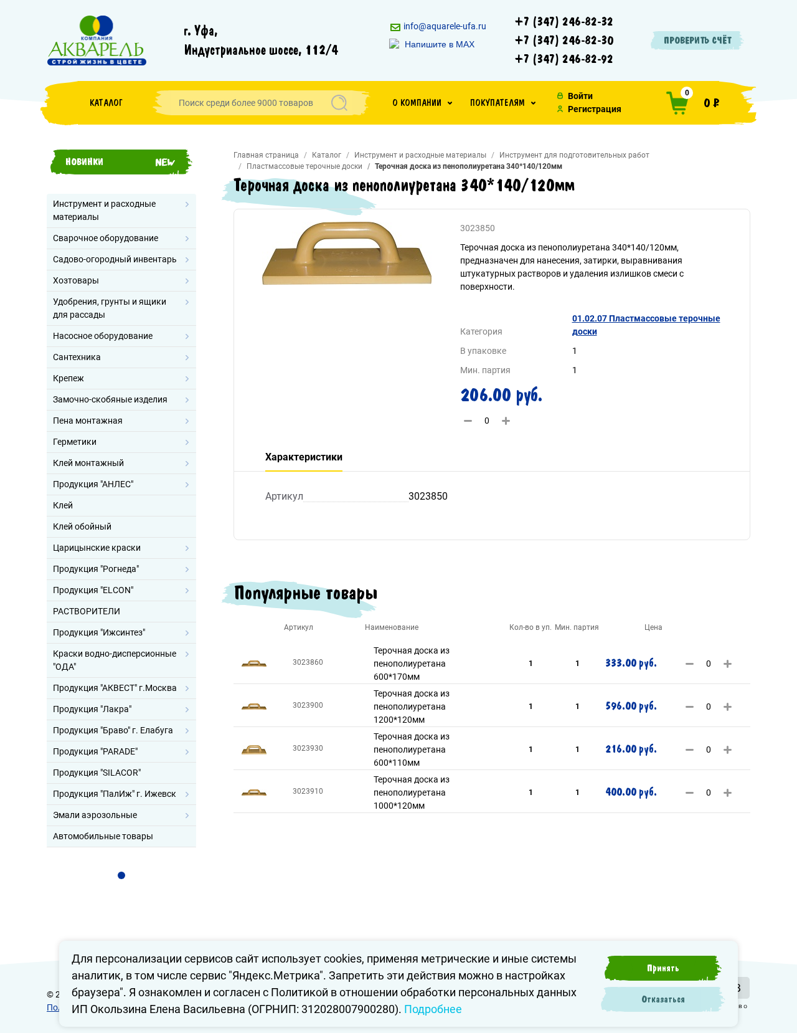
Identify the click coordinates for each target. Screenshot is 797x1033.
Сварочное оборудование (105, 238)
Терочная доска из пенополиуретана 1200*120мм (412, 706)
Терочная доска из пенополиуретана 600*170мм (412, 663)
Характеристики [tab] (303, 457)
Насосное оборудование (103, 336)
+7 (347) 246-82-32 (564, 22)
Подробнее (433, 1009)
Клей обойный (82, 526)
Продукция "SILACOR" (97, 773)
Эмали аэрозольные (95, 815)
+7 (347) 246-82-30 (564, 40)
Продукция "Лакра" (92, 709)
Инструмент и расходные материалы (104, 210)
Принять (663, 968)
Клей (63, 505)
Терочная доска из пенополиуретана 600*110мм (412, 749)
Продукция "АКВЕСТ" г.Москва (115, 688)
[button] (422, 102)
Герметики (75, 442)
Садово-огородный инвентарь (115, 259)
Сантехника (77, 357)
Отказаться (663, 999)
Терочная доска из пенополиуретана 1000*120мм (412, 792)
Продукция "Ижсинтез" (99, 632)
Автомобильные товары (103, 836)
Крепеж (68, 378)
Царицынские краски (97, 548)
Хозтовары (76, 280)
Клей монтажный (88, 463)
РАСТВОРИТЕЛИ (86, 611)
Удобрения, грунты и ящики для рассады (109, 308)
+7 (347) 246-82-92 (564, 59)
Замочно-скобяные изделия (110, 399)
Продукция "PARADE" (95, 751)
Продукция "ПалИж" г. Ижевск (114, 794)
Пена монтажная (88, 421)
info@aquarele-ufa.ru (444, 26)
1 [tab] (121, 875)
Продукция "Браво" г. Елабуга (113, 730)
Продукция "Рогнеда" (96, 569)
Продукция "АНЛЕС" (93, 484)
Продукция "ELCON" (93, 590)
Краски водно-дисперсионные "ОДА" (114, 660)
